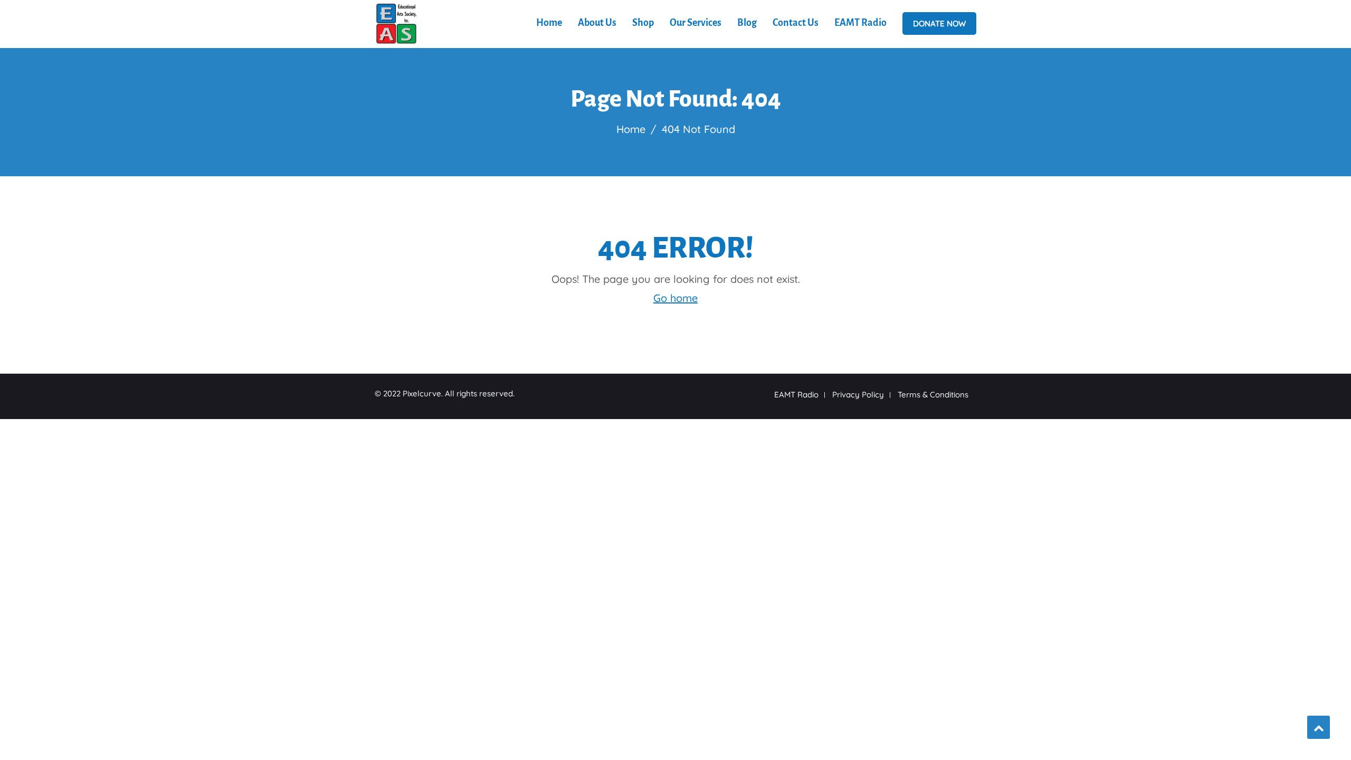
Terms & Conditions (933, 395)
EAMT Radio (860, 22)
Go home (675, 298)
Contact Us (796, 22)
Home (549, 22)
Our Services (695, 22)
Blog (747, 22)
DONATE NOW (939, 23)
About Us (597, 22)
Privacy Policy (858, 395)
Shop (643, 22)
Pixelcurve (422, 393)
